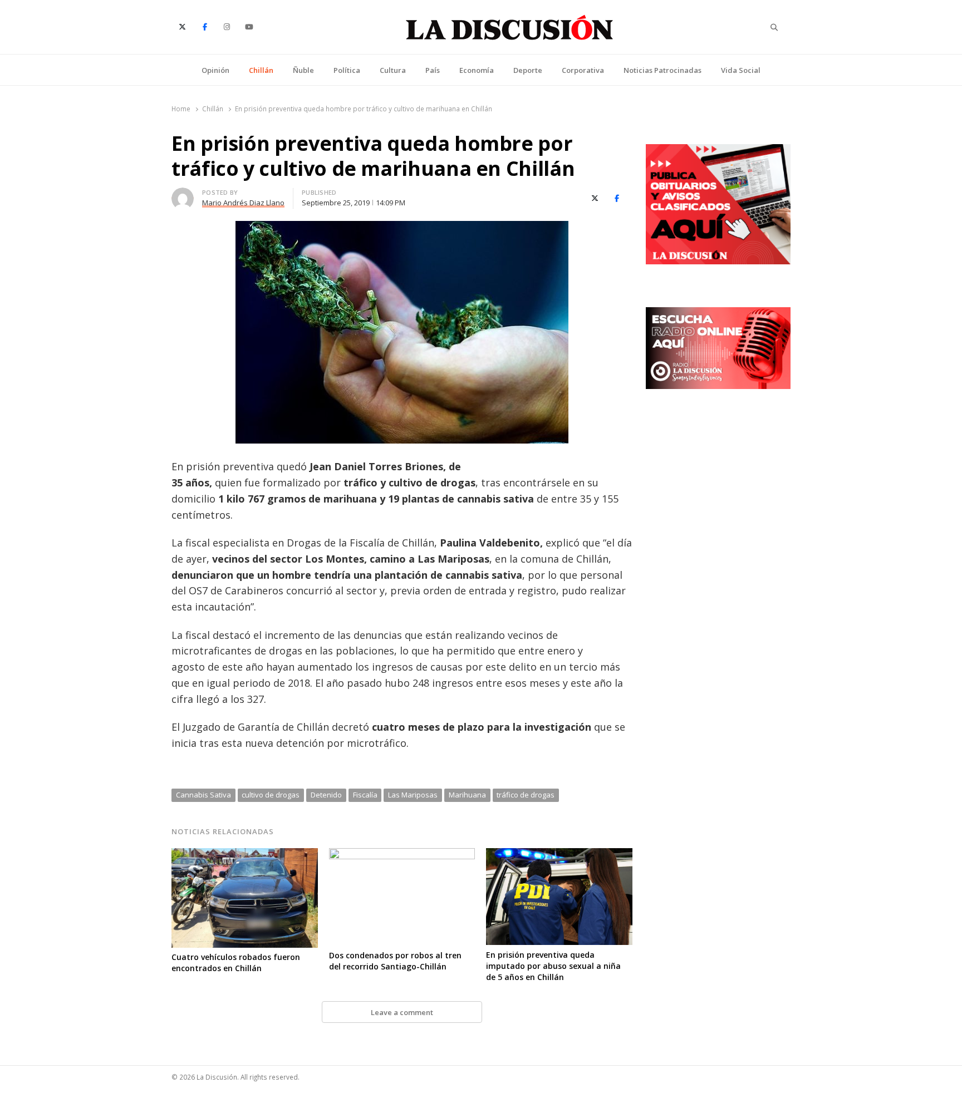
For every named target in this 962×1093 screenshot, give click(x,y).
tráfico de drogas (525, 795)
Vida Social (740, 70)
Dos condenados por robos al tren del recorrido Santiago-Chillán (395, 961)
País (432, 70)
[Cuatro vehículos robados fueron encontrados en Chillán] (244, 855)
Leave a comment (402, 1012)
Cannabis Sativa (203, 795)
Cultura (393, 70)
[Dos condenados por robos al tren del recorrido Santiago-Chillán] (402, 855)
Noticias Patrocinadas (662, 70)
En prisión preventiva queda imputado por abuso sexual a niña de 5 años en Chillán (553, 965)
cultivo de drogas (271, 795)
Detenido (326, 795)
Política (346, 70)
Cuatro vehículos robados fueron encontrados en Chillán (235, 962)
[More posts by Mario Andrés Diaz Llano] (182, 194)
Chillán (261, 70)
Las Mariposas (413, 795)
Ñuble (303, 70)
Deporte (527, 70)
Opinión (215, 70)
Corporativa (583, 70)
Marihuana (467, 795)
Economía (476, 70)
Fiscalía (365, 795)
